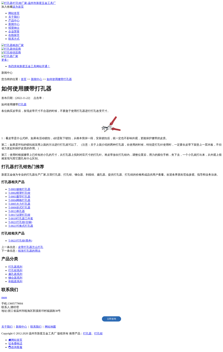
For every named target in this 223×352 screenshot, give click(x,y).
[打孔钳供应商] (11, 52)
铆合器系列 (15, 277)
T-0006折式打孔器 (19, 207)
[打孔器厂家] (9, 56)
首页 (23, 79)
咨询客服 (16, 347)
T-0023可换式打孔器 (20, 225)
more (4, 297)
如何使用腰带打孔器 (59, 79)
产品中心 (14, 20)
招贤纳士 (14, 27)
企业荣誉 (14, 31)
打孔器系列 (15, 266)
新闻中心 (14, 24)
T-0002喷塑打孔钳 (19, 192)
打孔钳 (98, 333)
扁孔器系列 (15, 274)
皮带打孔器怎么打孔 (30, 247)
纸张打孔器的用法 (29, 250)
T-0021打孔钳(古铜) (20, 222)
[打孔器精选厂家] (12, 45)
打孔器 (22, 104)
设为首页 (18, 6)
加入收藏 (7, 6)
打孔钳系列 (15, 270)
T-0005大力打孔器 (19, 203)
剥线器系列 (15, 281)
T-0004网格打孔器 (19, 200)
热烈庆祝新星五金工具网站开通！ (29, 66)
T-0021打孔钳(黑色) (20, 240)
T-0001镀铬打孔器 (19, 189)
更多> (5, 59)
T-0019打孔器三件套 (20, 218)
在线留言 (14, 35)
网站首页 (14, 13)
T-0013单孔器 (16, 211)
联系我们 (35, 326)
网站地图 (50, 326)
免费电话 (16, 343)
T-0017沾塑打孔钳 (19, 214)
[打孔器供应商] (11, 48)
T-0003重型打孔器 (19, 196)
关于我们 (14, 16)
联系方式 (14, 38)
